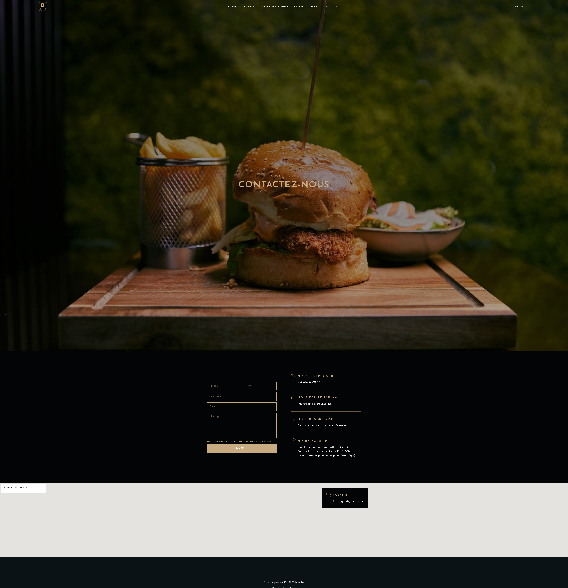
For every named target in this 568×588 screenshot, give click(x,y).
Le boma (232, 6)
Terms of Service (261, 441)
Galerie (299, 6)
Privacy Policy (247, 441)
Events (315, 6)
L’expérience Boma (275, 6)
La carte (250, 6)
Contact (332, 6)
